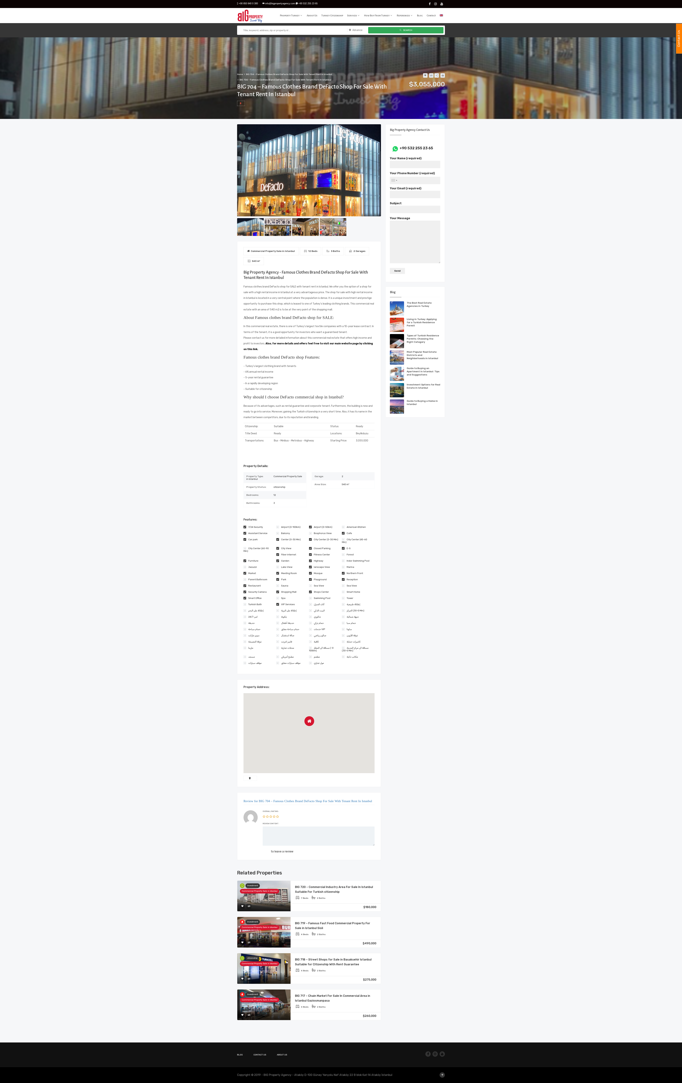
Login (266, 851)
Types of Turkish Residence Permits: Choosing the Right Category (423, 338)
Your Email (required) (405, 188)
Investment (252, 885)
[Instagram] (435, 4)
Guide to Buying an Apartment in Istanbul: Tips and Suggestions (423, 371)
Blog (240, 1054)
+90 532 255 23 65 (308, 3)
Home (240, 74)
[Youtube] (442, 4)
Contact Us (259, 1054)
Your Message (400, 218)
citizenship (252, 958)
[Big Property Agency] (251, 15)
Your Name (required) (405, 158)
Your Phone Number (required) (412, 173)
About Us (282, 1054)
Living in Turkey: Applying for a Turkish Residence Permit (422, 322)
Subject (396, 203)
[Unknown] (394, 180)
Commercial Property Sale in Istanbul (259, 891)
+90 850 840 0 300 (248, 3)
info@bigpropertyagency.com (280, 3)
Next (378, 170)
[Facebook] (429, 4)
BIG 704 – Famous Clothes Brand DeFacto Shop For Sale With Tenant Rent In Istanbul (289, 74)
